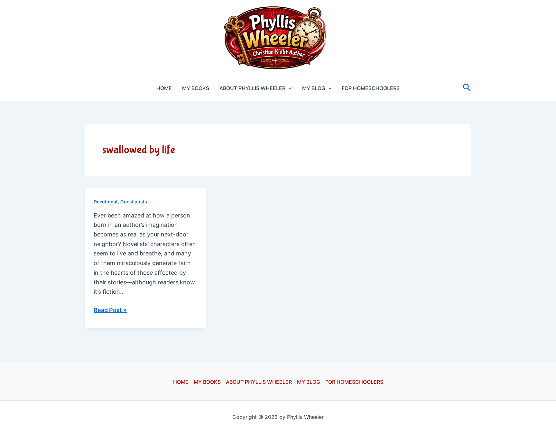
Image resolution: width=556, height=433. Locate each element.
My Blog (313, 88)
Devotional (105, 201)
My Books (195, 88)
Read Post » (110, 310)
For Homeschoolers (371, 88)
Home (164, 88)
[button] (288, 88)
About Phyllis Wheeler (252, 88)
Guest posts (133, 201)
